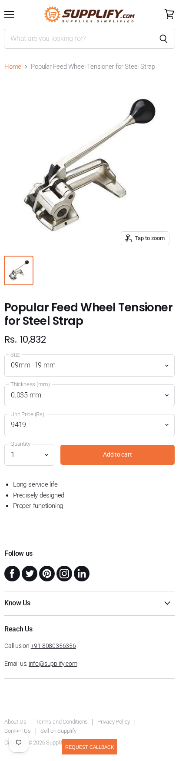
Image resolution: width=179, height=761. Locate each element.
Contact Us (17, 731)
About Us (15, 721)
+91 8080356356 (53, 645)
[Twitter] (28, 572)
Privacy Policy (113, 721)
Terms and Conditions (62, 721)
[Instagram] (63, 572)
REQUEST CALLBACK (89, 747)
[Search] (163, 39)
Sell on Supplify (58, 731)
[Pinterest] (46, 572)
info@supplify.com (53, 663)
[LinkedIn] (81, 572)
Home (12, 66)
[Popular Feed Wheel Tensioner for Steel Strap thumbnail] (19, 270)
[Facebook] (11, 572)
